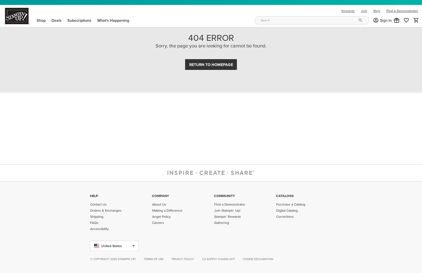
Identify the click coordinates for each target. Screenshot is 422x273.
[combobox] (312, 20)
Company (160, 196)
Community (224, 196)
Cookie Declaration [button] (258, 259)
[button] (397, 20)
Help (94, 196)
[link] (406, 20)
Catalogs (285, 196)
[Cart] (416, 20)
